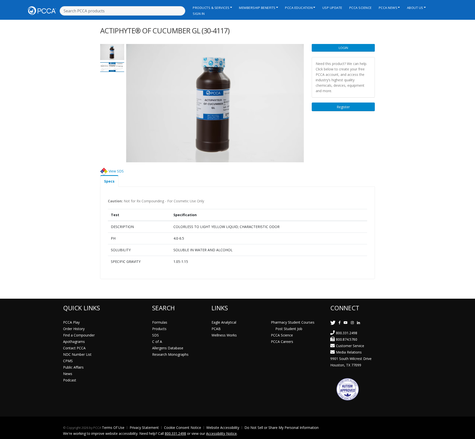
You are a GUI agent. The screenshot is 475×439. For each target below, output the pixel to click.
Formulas (159, 322)
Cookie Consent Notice (182, 427)
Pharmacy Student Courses (292, 322)
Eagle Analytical (224, 322)
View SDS (116, 170)
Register (343, 107)
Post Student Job (288, 328)
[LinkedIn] (358, 322)
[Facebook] (339, 322)
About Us (415, 7)
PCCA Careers (282, 341)
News (67, 373)
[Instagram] (352, 322)
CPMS (68, 360)
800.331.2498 (346, 333)
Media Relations (349, 352)
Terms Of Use (113, 427)
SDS (155, 335)
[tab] (109, 181)
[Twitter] (332, 322)
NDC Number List (77, 354)
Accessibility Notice (221, 433)
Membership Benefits (257, 7)
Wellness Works (224, 335)
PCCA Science (360, 7)
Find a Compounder (79, 335)
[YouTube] (346, 322)
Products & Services (211, 7)
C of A (157, 341)
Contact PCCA (74, 348)
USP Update (332, 7)
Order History (74, 328)
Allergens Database (167, 348)
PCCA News (388, 7)
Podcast (69, 380)
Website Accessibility (222, 427)
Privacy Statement (144, 427)
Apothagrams (74, 341)
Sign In (199, 13)
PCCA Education (299, 7)
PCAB (216, 328)
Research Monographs (170, 354)
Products (159, 328)
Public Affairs (73, 367)
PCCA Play (71, 322)
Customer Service (350, 345)
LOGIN (343, 47)
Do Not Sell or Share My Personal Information (281, 427)
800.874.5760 (346, 339)
